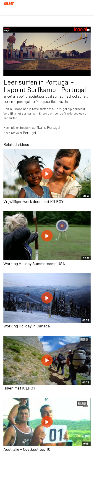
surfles (51, 101)
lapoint (33, 96)
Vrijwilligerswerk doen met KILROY (33, 201)
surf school (68, 96)
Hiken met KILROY (19, 387)
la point (21, 96)
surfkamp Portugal (46, 127)
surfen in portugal (16, 101)
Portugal (29, 132)
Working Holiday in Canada (26, 325)
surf (56, 96)
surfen (82, 96)
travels (62, 101)
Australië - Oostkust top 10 (26, 449)
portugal (45, 96)
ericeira (9, 96)
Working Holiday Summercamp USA (34, 263)
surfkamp (38, 101)
